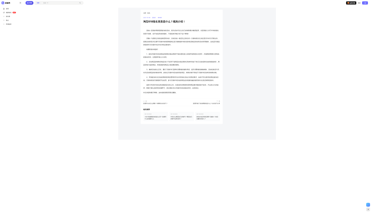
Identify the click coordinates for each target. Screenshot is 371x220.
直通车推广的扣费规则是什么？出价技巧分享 (206, 103)
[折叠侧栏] (20, 3)
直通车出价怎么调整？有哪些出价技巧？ (155, 103)
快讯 (148, 13)
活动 (147, 30)
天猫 (147, 38)
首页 (144, 13)
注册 (365, 3)
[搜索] (80, 2)
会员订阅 (351, 3)
